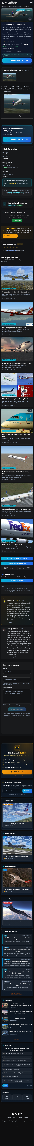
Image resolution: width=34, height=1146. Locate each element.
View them (17, 220)
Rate (18, 42)
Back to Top (17, 1128)
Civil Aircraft (26, 6)
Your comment (8, 687)
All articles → (17, 1039)
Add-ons (4, 6)
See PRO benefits (9, 236)
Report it (16, 194)
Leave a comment (18, 580)
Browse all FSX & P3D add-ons (18, 558)
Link (16, 657)
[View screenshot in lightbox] (30, 19)
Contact (8, 1117)
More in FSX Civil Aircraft (18, 563)
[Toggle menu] (31, 2)
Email (5, 676)
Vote (5, 1085)
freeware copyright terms (15, 192)
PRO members (13, 183)
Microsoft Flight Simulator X (15, 6)
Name (5, 668)
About (15, 1117)
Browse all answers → (17, 993)
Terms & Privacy (23, 1117)
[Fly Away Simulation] (14, 2)
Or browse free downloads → (17, 776)
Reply (10, 622)
